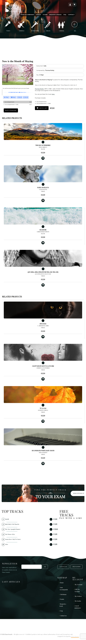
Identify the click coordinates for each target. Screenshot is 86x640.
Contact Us (63, 566)
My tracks (78, 601)
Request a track (55, 14)
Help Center (76, 566)
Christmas (63, 594)
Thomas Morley (39, 89)
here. (53, 94)
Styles (38, 14)
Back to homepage (11, 110)
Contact (71, 14)
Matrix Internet (75, 636)
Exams (45, 14)
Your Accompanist (27, 14)
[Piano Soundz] (13, 7)
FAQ (64, 14)
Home (62, 583)
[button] (43, 158)
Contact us (63, 616)
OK (45, 566)
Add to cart (43, 108)
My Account (78, 584)
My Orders (78, 596)
